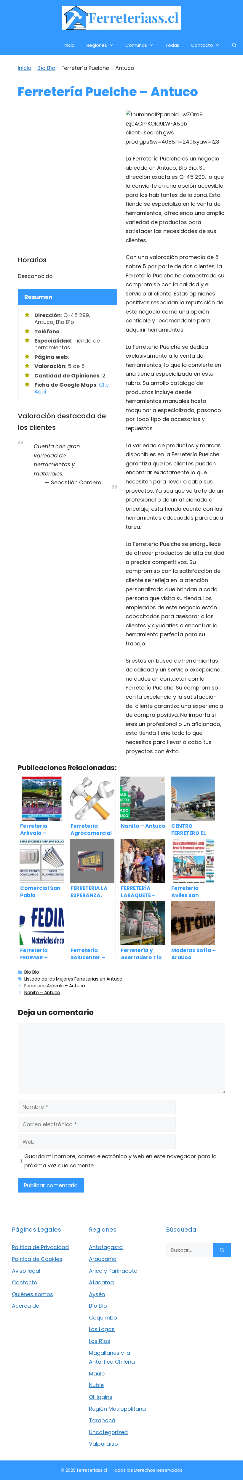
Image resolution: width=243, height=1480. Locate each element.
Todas (172, 45)
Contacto (202, 45)
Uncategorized (108, 1432)
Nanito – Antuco (42, 992)
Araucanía (102, 1259)
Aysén (97, 1294)
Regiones (97, 45)
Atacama (101, 1282)
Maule (97, 1373)
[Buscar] (222, 1250)
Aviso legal (26, 1271)
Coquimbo (103, 1317)
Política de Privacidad (40, 1247)
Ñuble (96, 1385)
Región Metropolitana (117, 1408)
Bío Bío (46, 68)
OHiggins (100, 1397)
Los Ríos (99, 1341)
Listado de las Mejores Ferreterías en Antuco (73, 979)
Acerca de (25, 1305)
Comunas (136, 45)
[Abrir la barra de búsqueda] (234, 45)
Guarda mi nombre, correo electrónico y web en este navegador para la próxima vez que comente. (120, 1161)
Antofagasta (106, 1247)
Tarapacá (102, 1420)
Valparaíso (103, 1443)
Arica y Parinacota (113, 1271)
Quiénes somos (32, 1294)
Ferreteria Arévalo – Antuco (54, 986)
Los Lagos (102, 1329)
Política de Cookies (37, 1259)
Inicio (69, 45)
